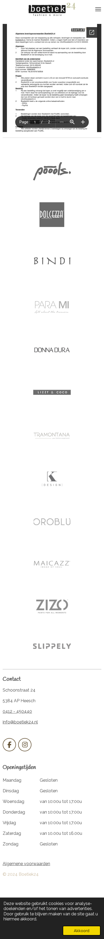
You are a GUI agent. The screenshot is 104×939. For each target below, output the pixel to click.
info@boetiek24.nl (20, 722)
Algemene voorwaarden (26, 863)
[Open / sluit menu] (98, 9)
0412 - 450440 (17, 711)
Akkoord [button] (81, 930)
